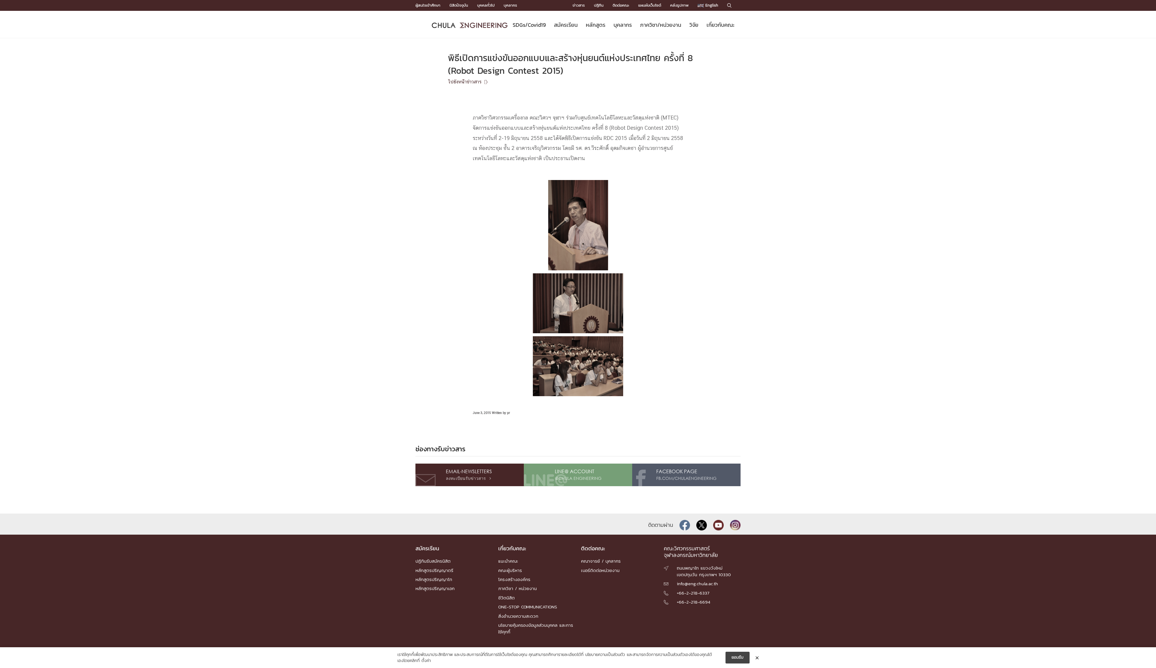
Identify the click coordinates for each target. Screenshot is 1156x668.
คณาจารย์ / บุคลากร (601, 561)
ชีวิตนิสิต (506, 597)
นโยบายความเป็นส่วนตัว (605, 655)
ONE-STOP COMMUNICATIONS (527, 606)
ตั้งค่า (426, 661)
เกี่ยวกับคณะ (721, 25)
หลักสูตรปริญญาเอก (435, 588)
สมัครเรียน (566, 25)
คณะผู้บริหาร (510, 570)
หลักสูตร (595, 25)
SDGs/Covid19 (529, 25)
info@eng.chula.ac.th (697, 583)
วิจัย (693, 25)
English (711, 5)
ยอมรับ (738, 657)
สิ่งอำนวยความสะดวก (518, 616)
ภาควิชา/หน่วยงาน (660, 25)
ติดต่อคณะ (621, 5)
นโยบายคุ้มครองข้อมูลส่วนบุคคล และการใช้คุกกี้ (535, 628)
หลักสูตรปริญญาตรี (434, 570)
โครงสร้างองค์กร (514, 579)
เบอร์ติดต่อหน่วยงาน (600, 570)
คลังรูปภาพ (679, 5)
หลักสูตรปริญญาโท (433, 579)
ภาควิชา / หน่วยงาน (517, 588)
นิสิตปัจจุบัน (458, 5)
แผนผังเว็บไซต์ (649, 5)
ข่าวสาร (579, 5)
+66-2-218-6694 (693, 601)
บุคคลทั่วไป (486, 5)
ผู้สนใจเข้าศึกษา (427, 5)
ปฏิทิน (599, 5)
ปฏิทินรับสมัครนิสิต (433, 561)
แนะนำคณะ (508, 561)
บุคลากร (510, 5)
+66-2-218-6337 (693, 592)
